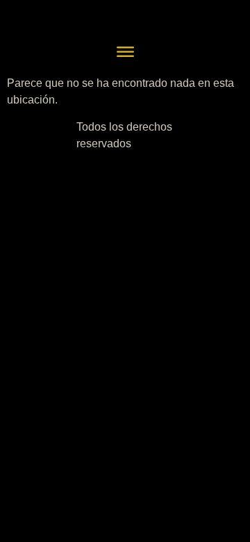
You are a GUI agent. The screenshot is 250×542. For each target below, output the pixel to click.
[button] (125, 53)
